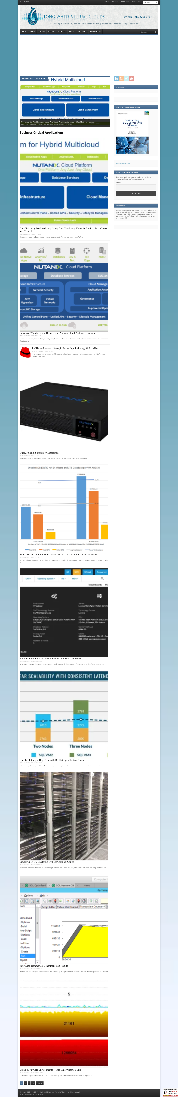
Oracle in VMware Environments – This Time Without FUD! (50, 1069)
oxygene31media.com (35, 1094)
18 (33, 1083)
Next (39, 1083)
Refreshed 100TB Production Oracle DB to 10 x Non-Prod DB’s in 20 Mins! (58, 554)
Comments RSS (125, 1)
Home (24, 32)
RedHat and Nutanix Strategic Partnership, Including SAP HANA (65, 348)
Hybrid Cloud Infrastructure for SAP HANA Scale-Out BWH (50, 658)
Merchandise (95, 32)
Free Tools (82, 32)
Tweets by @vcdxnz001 (124, 163)
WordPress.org (137, 1)
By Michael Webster (138, 17)
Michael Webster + (61, 1092)
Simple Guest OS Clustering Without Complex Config (47, 862)
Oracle (51, 32)
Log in (107, 1)
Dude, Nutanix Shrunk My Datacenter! (39, 453)
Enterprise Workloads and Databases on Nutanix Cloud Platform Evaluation (58, 333)
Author (42, 32)
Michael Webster (25, 234)
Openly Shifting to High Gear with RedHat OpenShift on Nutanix (53, 760)
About (32, 32)
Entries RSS (114, 1)
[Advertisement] (89, 55)
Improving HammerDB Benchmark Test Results (44, 966)
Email (118, 182)
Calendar (61, 32)
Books (71, 32)
